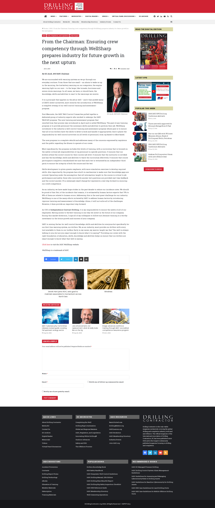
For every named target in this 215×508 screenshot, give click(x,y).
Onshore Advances (83, 440)
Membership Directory (89, 22)
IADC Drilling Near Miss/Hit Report (100, 481)
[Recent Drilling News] (153, 69)
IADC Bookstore (115, 433)
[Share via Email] (81, 259)
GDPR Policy (126, 504)
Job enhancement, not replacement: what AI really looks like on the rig (85, 328)
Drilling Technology (49, 477)
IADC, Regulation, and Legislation (58, 36)
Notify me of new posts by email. (57, 391)
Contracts (45, 470)
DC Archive (143, 16)
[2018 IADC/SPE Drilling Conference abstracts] (140, 117)
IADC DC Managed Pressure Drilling (145, 467)
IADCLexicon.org (115, 429)
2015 (50, 28)
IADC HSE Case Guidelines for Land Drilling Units (150, 488)
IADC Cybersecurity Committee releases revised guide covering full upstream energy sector (54, 328)
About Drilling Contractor (52, 22)
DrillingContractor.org (94, 504)
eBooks (44, 481)
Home (45, 28)
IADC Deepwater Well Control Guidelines (102, 474)
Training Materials (49, 495)
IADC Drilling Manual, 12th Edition (100, 477)
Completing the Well (83, 422)
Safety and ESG (81, 443)
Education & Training (50, 484)
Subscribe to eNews (153, 169)
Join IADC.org (114, 443)
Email (45, 382)
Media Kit (66, 22)
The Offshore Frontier (84, 447)
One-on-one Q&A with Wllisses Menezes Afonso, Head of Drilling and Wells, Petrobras (160, 136)
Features (63, 16)
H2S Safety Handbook (95, 470)
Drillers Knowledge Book (96, 467)
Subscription (47, 491)
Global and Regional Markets (86, 429)
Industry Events (105, 22)
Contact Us (117, 22)
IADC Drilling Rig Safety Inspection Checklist (104, 484)
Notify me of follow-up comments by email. (106, 382)
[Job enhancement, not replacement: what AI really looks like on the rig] (85, 316)
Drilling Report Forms (50, 474)
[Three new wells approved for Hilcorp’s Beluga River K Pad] (140, 127)
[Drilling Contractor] (62, 6)
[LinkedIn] (76, 259)
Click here (46, 244)
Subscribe (75, 22)
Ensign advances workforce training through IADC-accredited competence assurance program (115, 328)
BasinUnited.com (115, 422)
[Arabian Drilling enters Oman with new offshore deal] (140, 157)
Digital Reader (91, 16)
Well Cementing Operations (97, 495)
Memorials (46, 440)
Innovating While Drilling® (86, 436)
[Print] (86, 259)
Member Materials (49, 488)
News (53, 16)
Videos (105, 16)
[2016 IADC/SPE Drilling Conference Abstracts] (140, 147)
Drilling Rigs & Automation (86, 426)
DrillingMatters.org (116, 426)
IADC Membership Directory (119, 436)
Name (45, 374)
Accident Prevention (50, 467)
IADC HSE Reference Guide (97, 488)
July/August (74, 36)
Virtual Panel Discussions (123, 16)
